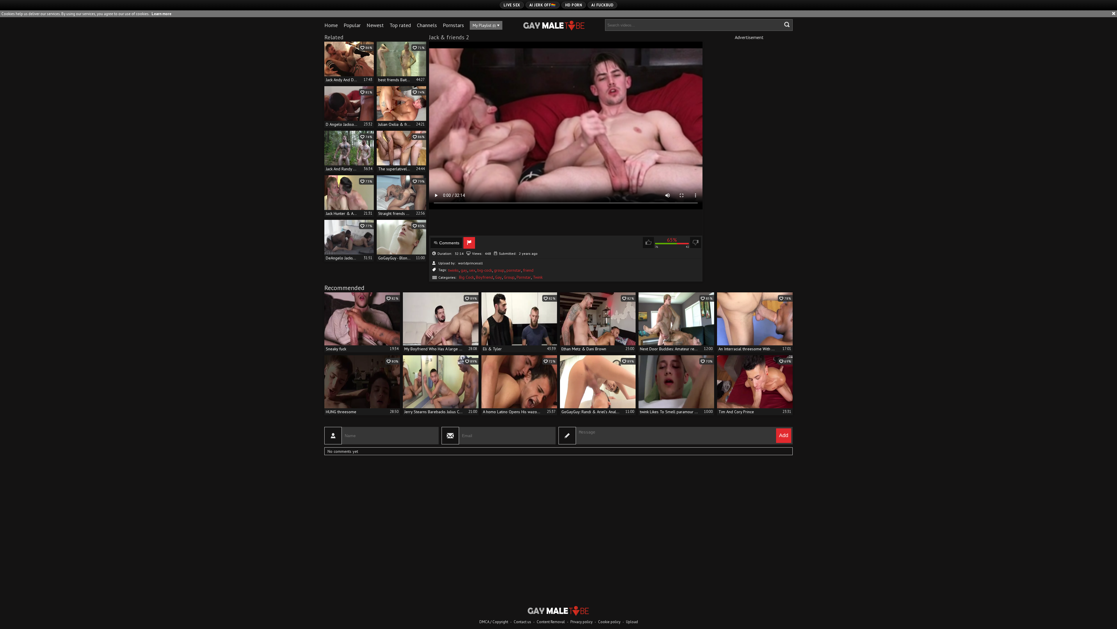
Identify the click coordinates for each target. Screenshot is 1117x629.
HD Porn (573, 5)
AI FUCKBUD (602, 5)
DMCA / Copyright (493, 622)
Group (509, 277)
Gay (498, 277)
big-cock (484, 270)
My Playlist (484, 25)
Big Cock (466, 277)
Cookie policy (609, 622)
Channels (427, 25)
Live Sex (512, 5)
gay (464, 270)
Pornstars (453, 25)
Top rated (400, 25)
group (499, 270)
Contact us (522, 622)
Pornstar (524, 277)
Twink (538, 277)
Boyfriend (484, 277)
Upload (632, 622)
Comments (449, 243)
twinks (453, 270)
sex (472, 270)
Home (331, 25)
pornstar (513, 270)
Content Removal (551, 622)
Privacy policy (581, 622)
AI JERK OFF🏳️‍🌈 (542, 5)
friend (528, 270)
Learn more (161, 13)
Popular (352, 25)
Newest (375, 25)
